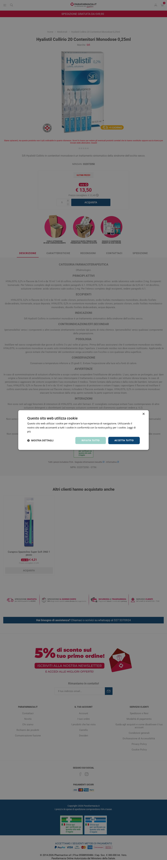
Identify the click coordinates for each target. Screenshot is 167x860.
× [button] (143, 414)
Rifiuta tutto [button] (91, 440)
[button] (40, 440)
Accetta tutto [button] (124, 440)
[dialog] (83, 430)
